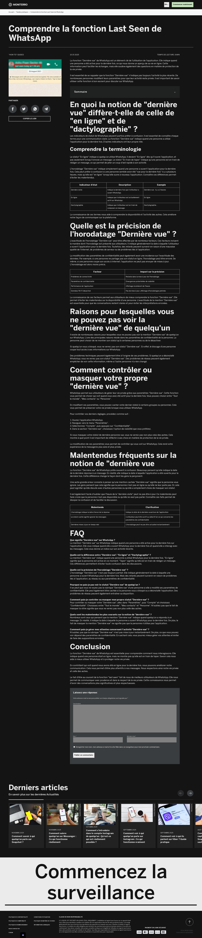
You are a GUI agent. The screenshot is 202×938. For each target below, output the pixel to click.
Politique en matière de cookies (44, 921)
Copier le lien (29, 118)
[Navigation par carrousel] (185, 793)
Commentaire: (77, 703)
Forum (11, 932)
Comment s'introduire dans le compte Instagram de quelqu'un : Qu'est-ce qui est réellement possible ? (100, 836)
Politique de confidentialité (18, 917)
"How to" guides (16, 55)
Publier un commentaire (83, 755)
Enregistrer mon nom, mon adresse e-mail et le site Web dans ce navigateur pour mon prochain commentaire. (118, 747)
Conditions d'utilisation (42, 917)
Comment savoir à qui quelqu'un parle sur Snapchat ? (23, 839)
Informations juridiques (42, 924)
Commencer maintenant (182, 4)
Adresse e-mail (131, 736)
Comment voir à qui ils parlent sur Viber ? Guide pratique (173, 839)
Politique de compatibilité (17, 921)
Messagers (191, 808)
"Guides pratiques (22, 12)
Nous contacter (14, 928)
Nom (75, 736)
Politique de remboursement (18, 924)
